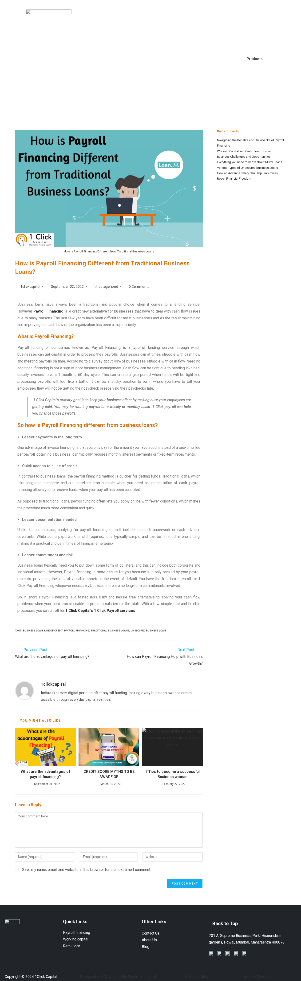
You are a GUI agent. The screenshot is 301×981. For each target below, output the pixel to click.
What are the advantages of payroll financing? (45, 774)
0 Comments (139, 287)
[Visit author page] (24, 690)
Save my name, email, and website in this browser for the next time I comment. (86, 869)
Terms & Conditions (258, 976)
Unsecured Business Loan (148, 630)
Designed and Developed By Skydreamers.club (118, 976)
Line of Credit (53, 630)
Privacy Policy (197, 976)
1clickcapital (30, 287)
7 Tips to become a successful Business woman (172, 774)
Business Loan (33, 630)
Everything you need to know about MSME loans (249, 162)
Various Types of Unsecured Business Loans (247, 167)
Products (255, 59)
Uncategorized (106, 287)
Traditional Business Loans (110, 630)
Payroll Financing (76, 630)
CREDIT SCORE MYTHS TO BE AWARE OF (109, 774)
